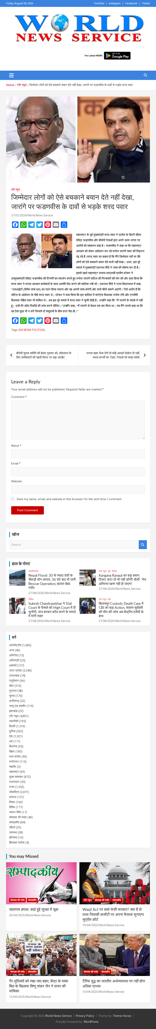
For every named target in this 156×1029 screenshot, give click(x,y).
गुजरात (13, 691)
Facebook (131, 3)
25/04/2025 (17, 915)
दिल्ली (12, 726)
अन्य (11, 650)
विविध (31, 599)
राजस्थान (14, 782)
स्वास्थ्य (13, 832)
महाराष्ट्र (14, 772)
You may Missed (23, 857)
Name (16, 446)
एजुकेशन (14, 680)
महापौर (12, 767)
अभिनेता (13, 655)
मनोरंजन (14, 761)
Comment (19, 397)
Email (16, 463)
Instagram (115, 3)
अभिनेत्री (14, 660)
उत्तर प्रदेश (15, 670)
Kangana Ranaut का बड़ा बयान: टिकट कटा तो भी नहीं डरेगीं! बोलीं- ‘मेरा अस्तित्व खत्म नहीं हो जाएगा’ (122, 580)
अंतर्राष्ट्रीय (33, 571)
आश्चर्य (12, 665)
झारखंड (13, 711)
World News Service (40, 215)
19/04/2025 (90, 925)
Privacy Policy (85, 1016)
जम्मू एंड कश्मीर (17, 706)
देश (109, 571)
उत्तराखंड (14, 675)
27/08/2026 (36, 593)
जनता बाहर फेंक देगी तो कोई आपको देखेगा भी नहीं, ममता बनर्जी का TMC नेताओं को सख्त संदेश (113, 355)
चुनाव (12, 696)
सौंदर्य (12, 827)
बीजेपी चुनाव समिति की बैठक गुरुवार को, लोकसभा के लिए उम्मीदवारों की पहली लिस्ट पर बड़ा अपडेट (43, 355)
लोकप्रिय (14, 792)
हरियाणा (13, 837)
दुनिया (12, 731)
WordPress (91, 1022)
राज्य (11, 787)
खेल (11, 686)
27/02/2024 (19, 215)
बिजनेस (13, 746)
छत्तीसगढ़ (14, 701)
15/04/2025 (17, 996)
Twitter (146, 3)
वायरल (12, 797)
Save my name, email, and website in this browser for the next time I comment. (69, 499)
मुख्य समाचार (16, 777)
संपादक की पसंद (18, 817)
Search (143, 544)
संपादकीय (14, 822)
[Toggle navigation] (11, 75)
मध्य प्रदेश (15, 756)
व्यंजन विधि (15, 812)
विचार (114, 571)
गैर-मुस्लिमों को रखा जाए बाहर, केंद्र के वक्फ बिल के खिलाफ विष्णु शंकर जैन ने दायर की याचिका (38, 986)
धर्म (11, 741)
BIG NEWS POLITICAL (32, 330)
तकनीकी (13, 721)
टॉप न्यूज (15, 189)
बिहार (12, 751)
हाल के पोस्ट (21, 564)
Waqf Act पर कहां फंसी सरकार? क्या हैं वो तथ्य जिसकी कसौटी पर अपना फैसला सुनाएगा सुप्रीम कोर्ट (113, 915)
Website (16, 481)
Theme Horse (122, 1016)
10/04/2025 (90, 991)
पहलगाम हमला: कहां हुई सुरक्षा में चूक (33, 910)
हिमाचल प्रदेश (17, 842)
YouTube (99, 3)
